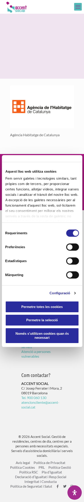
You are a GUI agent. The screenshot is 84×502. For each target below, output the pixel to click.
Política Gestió (59, 467)
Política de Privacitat (49, 462)
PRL (42, 467)
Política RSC (28, 472)
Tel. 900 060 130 (33, 397)
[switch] (72, 247)
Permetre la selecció (42, 320)
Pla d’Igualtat (52, 472)
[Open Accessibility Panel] (74, 492)
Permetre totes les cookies (42, 307)
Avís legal (23, 462)
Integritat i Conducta (40, 481)
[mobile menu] (78, 7)
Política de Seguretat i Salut (31, 486)
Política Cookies (22, 467)
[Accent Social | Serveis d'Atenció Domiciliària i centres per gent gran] (16, 6)
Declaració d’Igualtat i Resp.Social (40, 477)
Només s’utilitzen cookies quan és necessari (42, 335)
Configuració (60, 293)
